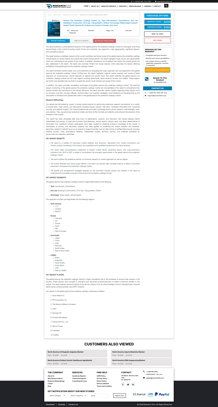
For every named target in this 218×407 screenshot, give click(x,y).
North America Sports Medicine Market (128, 352)
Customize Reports (79, 378)
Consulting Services (79, 381)
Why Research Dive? (55, 378)
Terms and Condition (104, 386)
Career (50, 383)
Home (86, 6)
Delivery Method (103, 383)
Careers (147, 6)
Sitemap (61, 404)
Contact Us (73, 404)
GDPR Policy (101, 376)
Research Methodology (56, 381)
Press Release (135, 6)
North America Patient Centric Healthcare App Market (70, 360)
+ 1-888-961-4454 (138, 1)
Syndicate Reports (79, 376)
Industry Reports (108, 6)
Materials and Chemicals (70, 15)
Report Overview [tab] (58, 41)
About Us (95, 6)
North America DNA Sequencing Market (128, 360)
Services (123, 6)
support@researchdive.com (164, 1)
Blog (49, 386)
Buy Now (157, 40)
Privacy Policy (102, 378)
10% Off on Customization (157, 70)
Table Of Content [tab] (81, 41)
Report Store (57, 15)
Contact (157, 6)
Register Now (119, 395)
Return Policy (102, 381)
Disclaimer (50, 404)
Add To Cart (158, 34)
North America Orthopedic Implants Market (65, 352)
